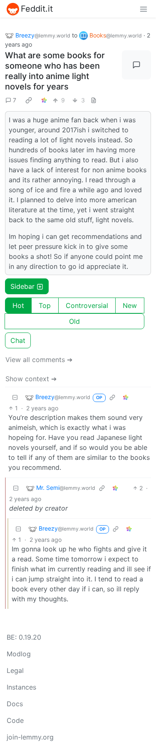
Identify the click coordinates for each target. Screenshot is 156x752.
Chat (17, 340)
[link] (28, 100)
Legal (15, 670)
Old (74, 321)
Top (45, 305)
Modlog (19, 654)
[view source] (93, 100)
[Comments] (136, 64)
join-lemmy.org (30, 737)
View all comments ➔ (38, 359)
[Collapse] (15, 397)
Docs (15, 704)
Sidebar (22, 286)
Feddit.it (37, 9)
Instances (21, 687)
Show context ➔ (31, 379)
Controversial (87, 305)
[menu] (143, 8)
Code (15, 720)
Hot (18, 305)
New (130, 305)
